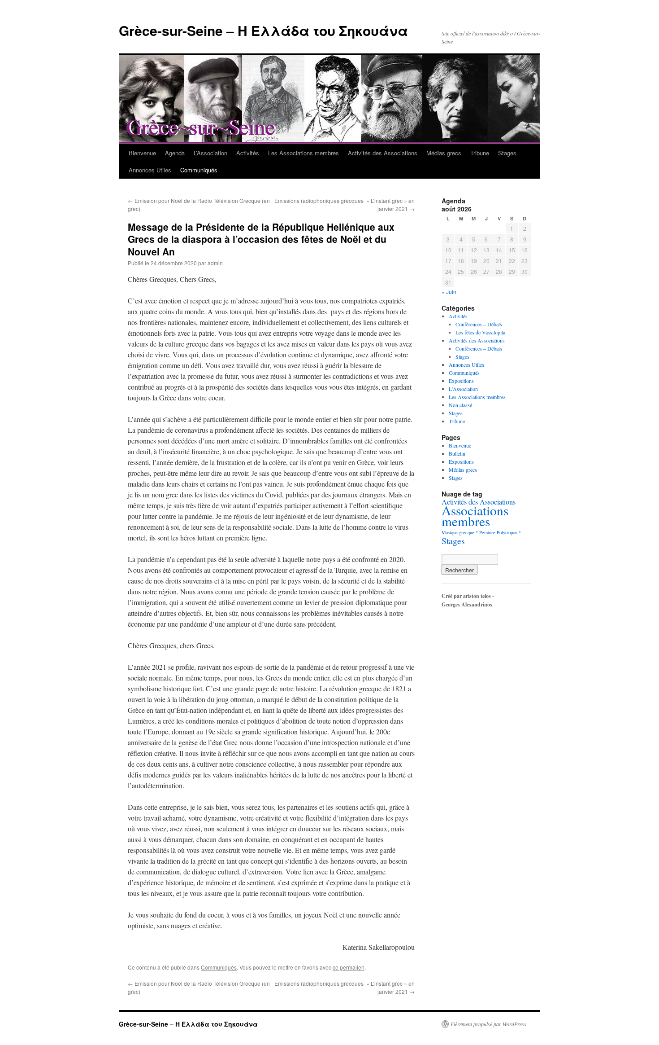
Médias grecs (443, 153)
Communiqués (198, 170)
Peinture (487, 532)
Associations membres (475, 515)
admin (215, 263)
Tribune (479, 153)
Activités (247, 153)
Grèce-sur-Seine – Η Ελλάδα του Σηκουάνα (263, 30)
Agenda (175, 153)
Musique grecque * (460, 532)
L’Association (210, 153)
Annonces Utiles (150, 170)
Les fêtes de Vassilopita (480, 332)
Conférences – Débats (478, 324)
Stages (507, 153)
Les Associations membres (303, 153)
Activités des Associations (382, 153)
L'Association (463, 388)
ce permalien (348, 967)
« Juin (449, 291)
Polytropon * (509, 532)
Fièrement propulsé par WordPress (488, 1023)
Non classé (460, 404)
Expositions (461, 380)
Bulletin (457, 453)
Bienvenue (142, 153)
